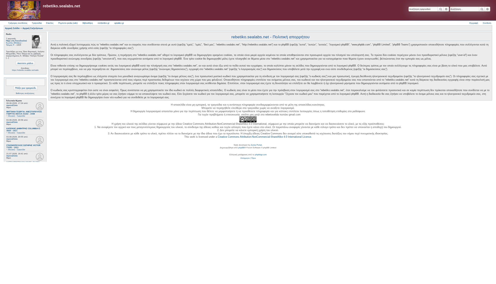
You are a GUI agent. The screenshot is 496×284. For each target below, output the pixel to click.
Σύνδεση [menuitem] (487, 23)
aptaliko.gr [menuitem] (119, 23)
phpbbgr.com (261, 155)
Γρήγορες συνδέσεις (17, 23)
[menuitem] (245, 158)
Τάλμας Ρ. (10, 45)
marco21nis (12, 105)
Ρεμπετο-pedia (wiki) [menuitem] (68, 23)
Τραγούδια (37, 23)
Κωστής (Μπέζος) (13, 43)
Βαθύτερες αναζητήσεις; (25, 93)
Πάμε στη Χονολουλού (16, 41)
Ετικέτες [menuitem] (49, 23)
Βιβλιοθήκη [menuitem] (88, 23)
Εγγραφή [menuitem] (473, 23)
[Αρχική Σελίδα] (24, 10)
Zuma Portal (256, 145)
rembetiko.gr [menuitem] (103, 23)
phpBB (241, 148)
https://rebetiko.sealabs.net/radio (25, 70)
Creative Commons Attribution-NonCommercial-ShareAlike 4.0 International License (264, 136)
